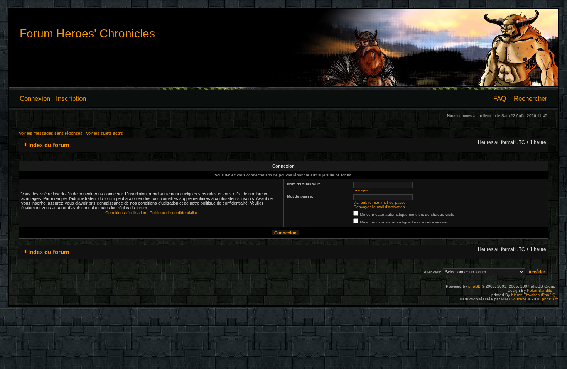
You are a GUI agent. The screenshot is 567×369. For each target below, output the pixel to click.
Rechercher (530, 98)
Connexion (35, 98)
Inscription (71, 98)
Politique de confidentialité (173, 212)
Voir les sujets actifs (104, 133)
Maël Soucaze (513, 299)
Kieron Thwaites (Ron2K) (533, 295)
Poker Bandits (539, 290)
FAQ (499, 98)
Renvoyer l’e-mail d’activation (379, 207)
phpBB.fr (550, 299)
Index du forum (48, 145)
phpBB (474, 286)
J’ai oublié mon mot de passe (380, 202)
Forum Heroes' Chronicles (87, 33)
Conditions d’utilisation (125, 212)
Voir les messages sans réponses (51, 133)
